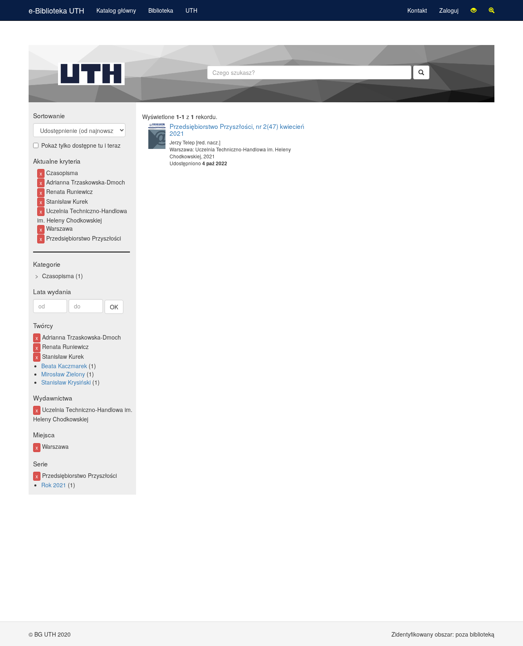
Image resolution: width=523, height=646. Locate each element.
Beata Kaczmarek (64, 366)
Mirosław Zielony (63, 374)
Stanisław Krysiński (66, 382)
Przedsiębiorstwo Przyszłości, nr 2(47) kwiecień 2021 (237, 129)
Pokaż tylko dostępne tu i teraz (81, 145)
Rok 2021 (53, 485)
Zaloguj (448, 10)
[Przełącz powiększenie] (492, 10)
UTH (191, 10)
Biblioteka (160, 10)
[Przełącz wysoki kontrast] (474, 10)
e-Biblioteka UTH (56, 10)
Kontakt (417, 10)
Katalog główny (116, 10)
